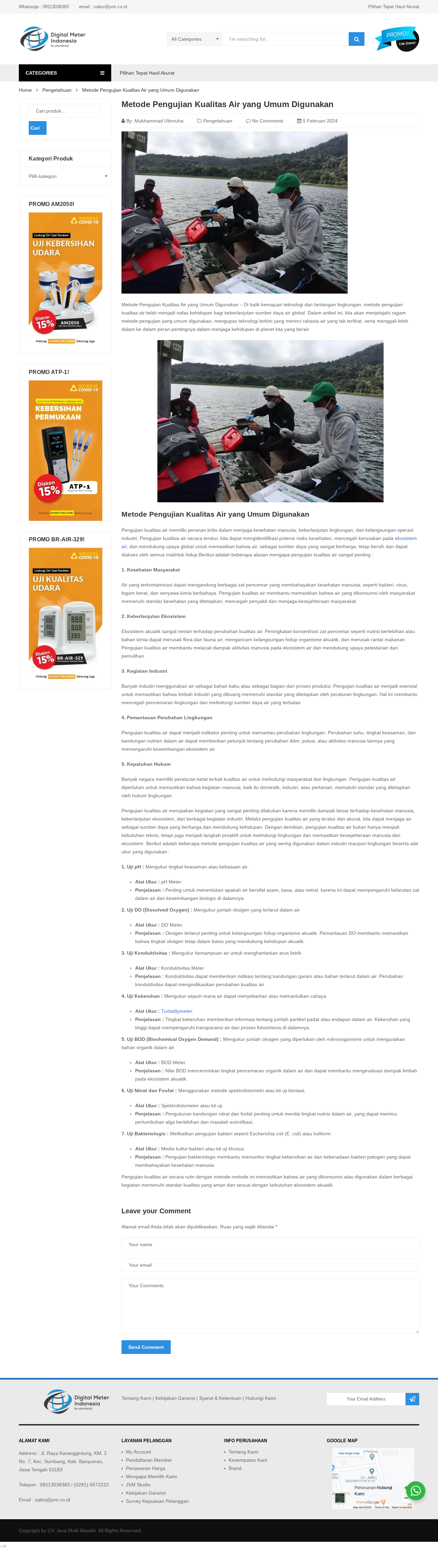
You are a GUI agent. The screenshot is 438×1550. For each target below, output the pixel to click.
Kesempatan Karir (248, 1460)
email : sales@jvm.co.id (103, 6)
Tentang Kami (136, 1398)
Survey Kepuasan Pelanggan (157, 1501)
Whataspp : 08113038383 (44, 6)
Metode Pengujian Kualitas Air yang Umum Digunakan (227, 104)
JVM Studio (138, 1484)
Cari (35, 128)
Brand (235, 1468)
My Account (138, 1452)
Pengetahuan (217, 121)
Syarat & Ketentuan (220, 1398)
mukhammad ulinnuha (158, 121)
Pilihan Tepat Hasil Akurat (393, 6)
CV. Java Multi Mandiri (72, 1530)
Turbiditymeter (176, 1011)
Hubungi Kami (260, 1398)
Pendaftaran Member (149, 1460)
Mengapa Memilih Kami (151, 1476)
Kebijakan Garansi (175, 1398)
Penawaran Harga (145, 1468)
